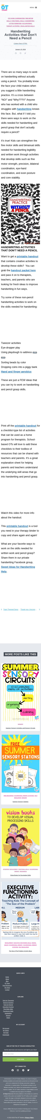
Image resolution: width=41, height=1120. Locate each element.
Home (7, 977)
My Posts (6, 1032)
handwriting (24, 108)
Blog (7, 981)
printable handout (27, 256)
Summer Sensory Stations (20, 801)
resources (23, 871)
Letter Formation (15, 23)
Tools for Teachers (8, 1002)
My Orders (6, 1030)
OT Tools (7, 983)
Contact (7, 990)
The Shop (7, 987)
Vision (8, 1017)
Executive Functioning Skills (22, 942)
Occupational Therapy (16, 945)
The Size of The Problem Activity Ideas (20, 951)
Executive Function (8, 1007)
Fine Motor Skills (8, 1009)
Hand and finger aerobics (16, 371)
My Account (6, 1028)
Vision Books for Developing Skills (20, 875)
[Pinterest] (23, 1070)
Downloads (6, 1035)
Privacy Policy (29, 1117)
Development (14, 869)
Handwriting (29, 21)
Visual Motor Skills (27, 26)
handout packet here (23, 270)
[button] (32, 7)
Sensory (20, 724)
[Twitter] (28, 1070)
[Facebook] (13, 1070)
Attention (6, 869)
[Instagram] (18, 1070)
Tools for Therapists (8, 1000)
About (7, 979)
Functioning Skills (8, 1011)
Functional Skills (18, 21)
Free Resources (9, 795)
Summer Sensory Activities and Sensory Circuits (20, 728)
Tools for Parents (8, 1005)
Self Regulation (24, 947)
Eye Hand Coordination (16, 18)
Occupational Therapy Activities (24, 795)
